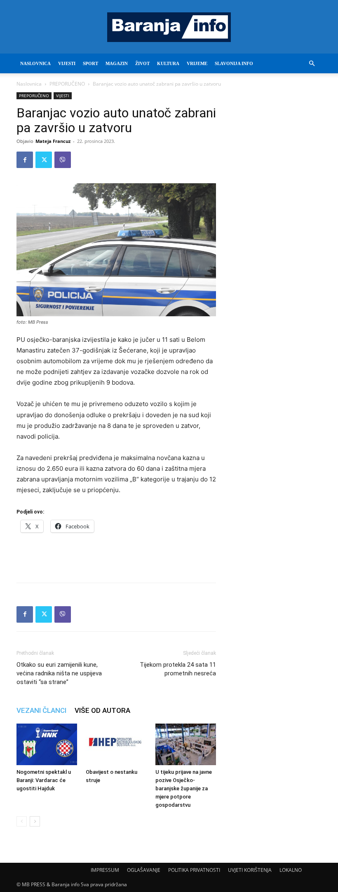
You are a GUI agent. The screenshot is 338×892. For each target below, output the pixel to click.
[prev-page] (21, 821)
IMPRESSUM (105, 869)
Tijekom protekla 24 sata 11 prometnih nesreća (178, 669)
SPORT (90, 63)
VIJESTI (66, 63)
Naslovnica (29, 83)
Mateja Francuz (52, 141)
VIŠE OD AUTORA (102, 710)
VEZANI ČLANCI (41, 710)
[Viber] (62, 160)
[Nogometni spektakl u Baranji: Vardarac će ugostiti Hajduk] (46, 744)
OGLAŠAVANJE (143, 869)
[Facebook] (24, 160)
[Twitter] (43, 160)
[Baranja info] (169, 27)
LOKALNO (290, 869)
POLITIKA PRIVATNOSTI (194, 869)
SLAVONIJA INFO (234, 63)
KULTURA (168, 63)
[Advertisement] (116, 555)
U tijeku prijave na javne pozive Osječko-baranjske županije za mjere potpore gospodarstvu (183, 788)
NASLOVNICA (35, 63)
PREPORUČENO (67, 83)
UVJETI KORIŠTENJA (250, 869)
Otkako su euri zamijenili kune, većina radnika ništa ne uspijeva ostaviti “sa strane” (59, 673)
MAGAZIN (117, 63)
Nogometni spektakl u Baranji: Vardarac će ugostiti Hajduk (43, 780)
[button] (312, 64)
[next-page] (35, 821)
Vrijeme (197, 63)
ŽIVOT (142, 63)
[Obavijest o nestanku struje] (116, 744)
